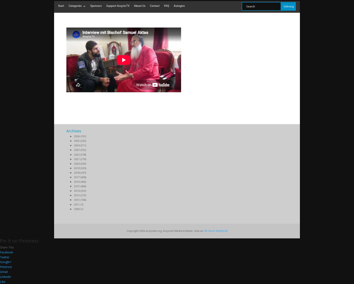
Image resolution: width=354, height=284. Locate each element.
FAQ (166, 6)
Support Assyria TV (117, 6)
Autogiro (179, 6)
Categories (75, 6)
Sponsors (96, 6)
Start (61, 6)
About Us (139, 6)
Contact (155, 6)
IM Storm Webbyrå (215, 231)
